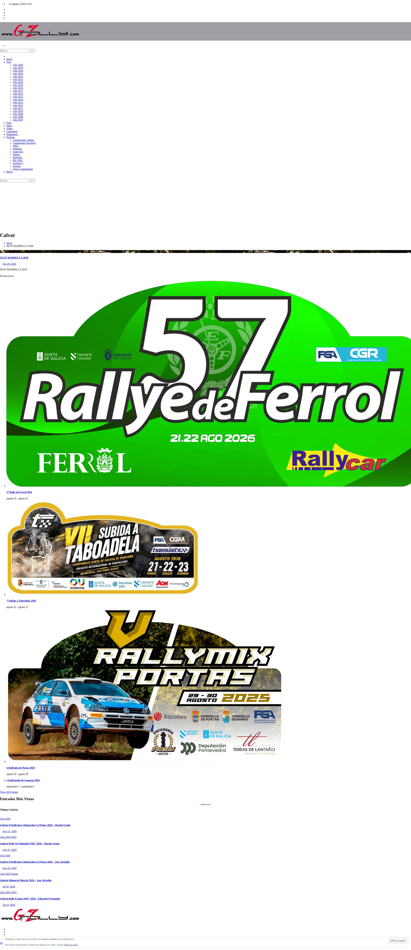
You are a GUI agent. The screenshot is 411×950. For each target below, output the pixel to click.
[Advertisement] (205, 206)
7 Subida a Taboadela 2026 (21, 600)
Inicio (9, 59)
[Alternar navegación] (4, 45)
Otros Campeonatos (23, 169)
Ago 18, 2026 (9, 868)
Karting (17, 166)
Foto (8, 62)
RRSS (9, 172)
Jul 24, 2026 (9, 905)
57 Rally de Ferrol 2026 (19, 492)
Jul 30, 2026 (9, 886)
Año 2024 (18, 70)
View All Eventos (9, 792)
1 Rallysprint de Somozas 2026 (23, 780)
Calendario (11, 131)
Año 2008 (18, 117)
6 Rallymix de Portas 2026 (20, 767)
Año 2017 (18, 91)
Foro (8, 122)
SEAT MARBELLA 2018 (14, 257)
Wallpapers (12, 134)
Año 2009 (18, 114)
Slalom (16, 154)
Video (9, 128)
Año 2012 (18, 105)
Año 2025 (18, 67)
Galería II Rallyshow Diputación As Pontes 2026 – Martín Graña (35, 825)
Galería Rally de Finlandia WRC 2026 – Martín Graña (30, 843)
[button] (1, 47)
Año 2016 (18, 94)
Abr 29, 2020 (9, 264)
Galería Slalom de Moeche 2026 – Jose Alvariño (26, 880)
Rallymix (17, 157)
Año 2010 (18, 111)
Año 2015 (18, 96)
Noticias (10, 137)
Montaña (17, 148)
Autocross (18, 151)
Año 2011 (18, 108)
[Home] (7, 56)
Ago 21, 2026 (9, 831)
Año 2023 (18, 73)
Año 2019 (18, 85)
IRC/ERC (18, 160)
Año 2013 (18, 102)
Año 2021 (18, 79)
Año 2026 (18, 65)
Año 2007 (18, 120)
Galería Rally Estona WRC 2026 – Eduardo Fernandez (30, 898)
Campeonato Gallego (23, 140)
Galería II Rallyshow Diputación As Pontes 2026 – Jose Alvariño (35, 862)
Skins (9, 125)
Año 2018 (18, 88)
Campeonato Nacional (24, 143)
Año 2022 (18, 76)
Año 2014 (18, 99)
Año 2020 (18, 82)
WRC (16, 146)
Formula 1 (18, 163)
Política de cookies (71, 945)
